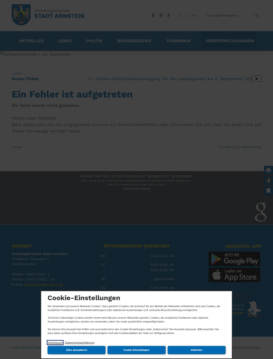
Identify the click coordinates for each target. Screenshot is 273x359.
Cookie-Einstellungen (136, 350)
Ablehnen (196, 350)
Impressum (55, 342)
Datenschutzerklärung (79, 342)
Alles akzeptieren (76, 350)
